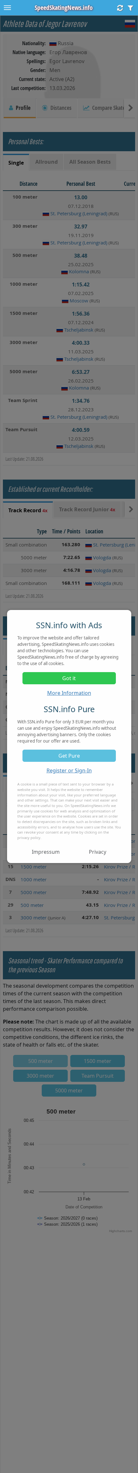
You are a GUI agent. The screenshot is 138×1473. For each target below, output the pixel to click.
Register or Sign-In (69, 770)
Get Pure (69, 755)
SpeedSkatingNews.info (64, 7)
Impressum (46, 851)
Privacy (97, 851)
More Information (69, 692)
